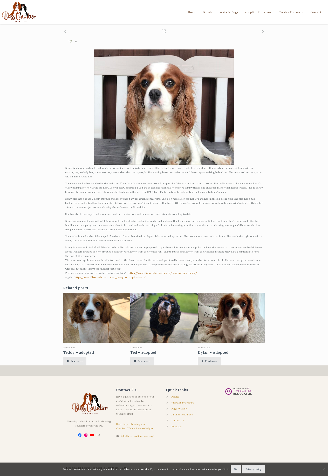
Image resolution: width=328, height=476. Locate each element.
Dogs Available (179, 408)
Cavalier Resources (182, 414)
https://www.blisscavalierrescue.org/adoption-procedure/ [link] (162, 273)
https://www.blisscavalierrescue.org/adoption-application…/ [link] (110, 277)
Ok (235, 469)
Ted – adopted (143, 352)
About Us (176, 426)
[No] (323, 469)
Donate (175, 396)
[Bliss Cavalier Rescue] (18, 12)
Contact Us (177, 420)
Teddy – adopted (78, 352)
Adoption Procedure (182, 402)
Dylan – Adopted (213, 352)
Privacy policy (254, 469)
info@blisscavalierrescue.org (137, 436)
